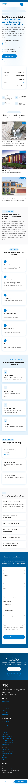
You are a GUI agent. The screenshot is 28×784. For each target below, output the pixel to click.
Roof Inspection (5, 714)
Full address (6, 595)
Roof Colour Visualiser (6, 744)
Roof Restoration (5, 701)
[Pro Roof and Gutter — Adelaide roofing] (4, 4)
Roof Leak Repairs (6, 725)
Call (8, 781)
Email (4, 588)
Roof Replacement (6, 703)
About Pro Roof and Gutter (7, 751)
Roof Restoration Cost (6, 738)
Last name (5, 575)
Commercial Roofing (6, 712)
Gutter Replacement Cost (7, 740)
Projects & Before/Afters (7, 753)
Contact (3, 759)
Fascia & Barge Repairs (7, 729)
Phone (5, 582)
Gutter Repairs (5, 727)
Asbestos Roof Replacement (8, 732)
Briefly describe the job (8, 623)
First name (5, 569)
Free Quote (21, 781)
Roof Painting (4, 707)
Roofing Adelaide (5, 749)
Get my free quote (15, 637)
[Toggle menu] (25, 4)
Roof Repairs (4, 710)
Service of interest (7, 601)
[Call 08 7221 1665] (21, 4)
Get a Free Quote (14, 669)
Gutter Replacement (6, 705)
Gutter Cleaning (5, 734)
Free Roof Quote (5, 721)
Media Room (4, 757)
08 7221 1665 (5, 1)
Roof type (5, 607)
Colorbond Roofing (6, 709)
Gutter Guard (4, 730)
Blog (3, 755)
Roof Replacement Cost (7, 736)
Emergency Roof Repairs (7, 723)
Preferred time (6, 614)
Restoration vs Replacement (8, 742)
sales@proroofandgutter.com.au (10, 768)
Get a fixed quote (8, 56)
